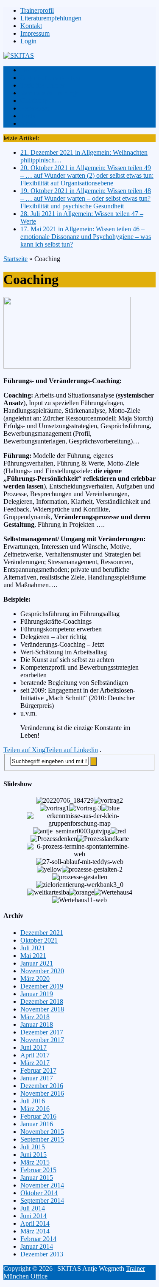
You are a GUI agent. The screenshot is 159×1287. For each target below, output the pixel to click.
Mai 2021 (33, 955)
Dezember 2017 (41, 1032)
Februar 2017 (38, 1070)
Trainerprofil (37, 10)
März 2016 (35, 1108)
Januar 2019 (36, 993)
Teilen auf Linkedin (71, 749)
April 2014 (35, 1223)
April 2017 (35, 1055)
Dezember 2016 (41, 1085)
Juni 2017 (33, 1047)
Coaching (33, 100)
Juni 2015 (33, 1154)
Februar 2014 (38, 1238)
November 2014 (42, 1185)
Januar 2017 (36, 1078)
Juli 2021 (32, 948)
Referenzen (35, 108)
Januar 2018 (36, 1024)
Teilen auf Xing (24, 749)
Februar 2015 (38, 1169)
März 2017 (35, 1062)
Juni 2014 (33, 1215)
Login (28, 41)
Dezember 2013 (41, 1254)
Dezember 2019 (41, 986)
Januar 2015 (36, 1177)
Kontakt (31, 25)
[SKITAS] (79, 56)
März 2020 (35, 978)
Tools (27, 115)
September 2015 (42, 1139)
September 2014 (42, 1200)
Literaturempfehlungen (50, 18)
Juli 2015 (32, 1147)
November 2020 (42, 970)
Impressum (35, 33)
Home (28, 70)
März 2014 (35, 1231)
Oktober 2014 (39, 1192)
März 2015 (35, 1162)
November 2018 (42, 1009)
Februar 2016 (38, 1116)
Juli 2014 (32, 1208)
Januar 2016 (36, 1124)
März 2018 (35, 1016)
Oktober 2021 (39, 940)
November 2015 (42, 1131)
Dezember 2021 (41, 932)
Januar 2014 (36, 1246)
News (28, 123)
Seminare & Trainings (49, 93)
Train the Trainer (42, 85)
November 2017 (42, 1039)
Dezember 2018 (41, 1001)
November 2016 (42, 1093)
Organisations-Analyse (50, 77)
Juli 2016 (32, 1101)
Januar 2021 (36, 963)
